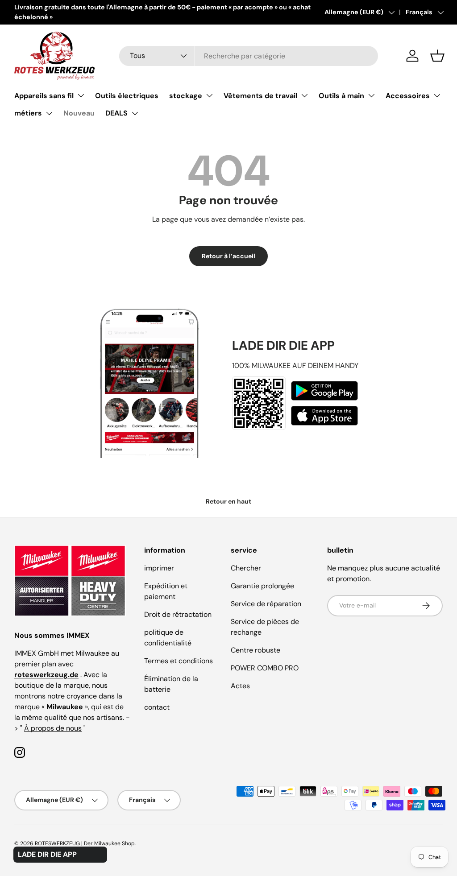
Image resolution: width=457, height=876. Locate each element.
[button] (437, 56)
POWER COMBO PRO (265, 668)
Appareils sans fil (44, 95)
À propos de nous (53, 728)
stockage (185, 95)
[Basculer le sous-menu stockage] (209, 95)
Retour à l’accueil (228, 256)
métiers (28, 113)
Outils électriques (126, 95)
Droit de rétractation (178, 614)
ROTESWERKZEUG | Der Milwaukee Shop (85, 843)
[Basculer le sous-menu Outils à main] (371, 95)
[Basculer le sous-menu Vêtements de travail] (304, 95)
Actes (240, 685)
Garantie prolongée (262, 586)
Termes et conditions (178, 660)
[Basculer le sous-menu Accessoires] (437, 95)
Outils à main (341, 95)
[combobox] (248, 56)
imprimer (159, 568)
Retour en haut (228, 501)
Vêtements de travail (260, 95)
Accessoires (408, 95)
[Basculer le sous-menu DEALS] (134, 113)
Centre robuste (255, 650)
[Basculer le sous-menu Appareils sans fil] (80, 95)
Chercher (246, 568)
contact (157, 707)
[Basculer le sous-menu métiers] (49, 113)
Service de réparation (266, 603)
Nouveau (79, 113)
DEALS (116, 113)
